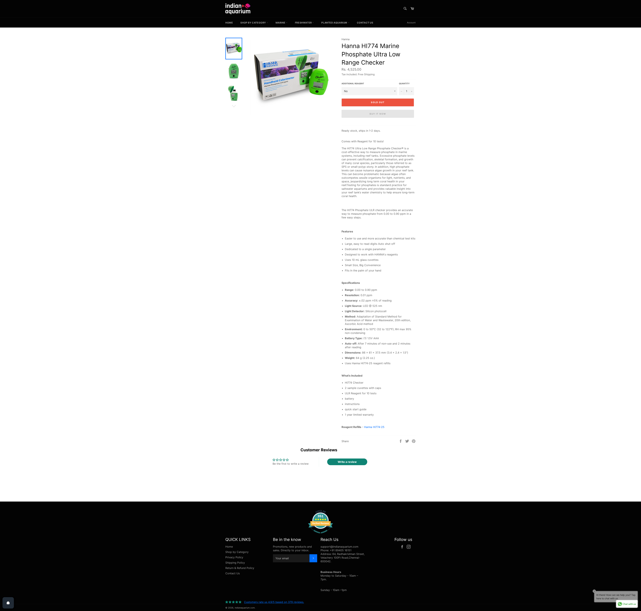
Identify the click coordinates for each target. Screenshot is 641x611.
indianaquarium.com (245, 607)
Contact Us (365, 22)
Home (229, 22)
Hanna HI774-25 (374, 427)
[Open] (8, 602)
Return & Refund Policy (239, 568)
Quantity (404, 83)
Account (411, 22)
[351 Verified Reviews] (320, 535)
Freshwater (303, 22)
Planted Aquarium (334, 22)
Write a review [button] (347, 462)
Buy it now (378, 113)
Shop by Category (253, 22)
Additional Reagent (353, 83)
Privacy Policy (234, 557)
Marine (281, 22)
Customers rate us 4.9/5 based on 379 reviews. (274, 602)
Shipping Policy (235, 562)
